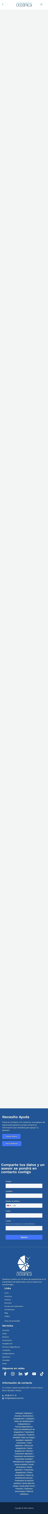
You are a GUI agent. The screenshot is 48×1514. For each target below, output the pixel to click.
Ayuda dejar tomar (27, 1486)
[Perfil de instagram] (13, 1374)
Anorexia (18, 1416)
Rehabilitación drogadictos (23, 1462)
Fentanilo (19, 1489)
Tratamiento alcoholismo (23, 1456)
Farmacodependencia (23, 1427)
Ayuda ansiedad (21, 1464)
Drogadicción (19, 1419)
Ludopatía (29, 1419)
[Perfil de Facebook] (5, 1374)
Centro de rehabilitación (23, 1421)
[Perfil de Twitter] (26, 1374)
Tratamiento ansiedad (23, 1459)
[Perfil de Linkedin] (20, 1374)
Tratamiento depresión (23, 1454)
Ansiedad (19, 1413)
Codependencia (24, 1424)
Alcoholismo (28, 1416)
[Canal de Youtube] (34, 1374)
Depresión (28, 1413)
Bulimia (29, 1451)
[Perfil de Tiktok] (42, 1374)
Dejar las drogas (27, 1437)
